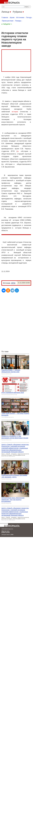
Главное (5, 17)
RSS (12, 534)
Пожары (18, 21)
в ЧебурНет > (7, 24)
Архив (12, 17)
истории (15, 112)
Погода (29, 17)
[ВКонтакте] (4, 290)
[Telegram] (12, 290)
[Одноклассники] (8, 290)
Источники (20, 17)
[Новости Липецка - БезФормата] (10, 2)
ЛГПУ (13, 283)
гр (18, 151)
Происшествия (7, 21)
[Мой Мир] (17, 290)
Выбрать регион (6, 532)
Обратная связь (5, 531)
